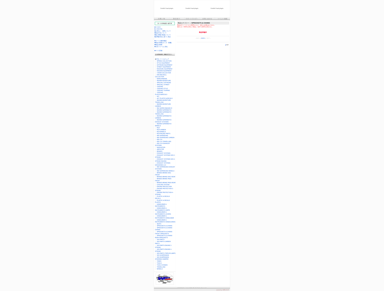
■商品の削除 (158, 44)
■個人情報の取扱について (162, 35)
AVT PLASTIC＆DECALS (164, 98)
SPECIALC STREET (163, 84)
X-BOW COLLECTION (164, 73)
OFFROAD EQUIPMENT (164, 65)
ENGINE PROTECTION (164, 186)
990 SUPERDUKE (162, 135)
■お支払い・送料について (162, 31)
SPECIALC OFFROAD (164, 82)
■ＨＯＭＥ (157, 27)
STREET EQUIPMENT (164, 67)
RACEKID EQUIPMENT (164, 71)
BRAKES (159, 151)
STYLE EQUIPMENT (163, 63)
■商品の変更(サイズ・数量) (163, 42)
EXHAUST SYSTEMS (163, 153)
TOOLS (159, 263)
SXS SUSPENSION (163, 255)
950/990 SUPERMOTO (164, 110)
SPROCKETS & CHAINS (164, 226)
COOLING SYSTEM (163, 184)
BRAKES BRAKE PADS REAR (166, 182)
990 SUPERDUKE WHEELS (165, 171)
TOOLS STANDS (162, 265)
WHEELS (160, 269)
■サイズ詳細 (158, 50)
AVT (158, 96)
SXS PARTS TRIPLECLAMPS (166, 253)
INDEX (203, 38)
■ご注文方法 (158, 29)
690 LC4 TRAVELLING (164, 141)
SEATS (159, 224)
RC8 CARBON (161, 129)
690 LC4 (159, 139)
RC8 (158, 128)
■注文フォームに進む (161, 46)
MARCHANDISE (162, 78)
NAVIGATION (161, 147)
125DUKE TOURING (163, 90)
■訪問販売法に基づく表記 (162, 37)
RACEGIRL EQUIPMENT (164, 69)
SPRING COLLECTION (164, 61)
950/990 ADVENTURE (164, 80)
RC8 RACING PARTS (163, 133)
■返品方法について (160, 33)
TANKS (159, 261)
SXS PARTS (160, 239)
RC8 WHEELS (161, 131)
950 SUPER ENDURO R (164, 108)
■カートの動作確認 (160, 41)
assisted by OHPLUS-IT (222, 290)
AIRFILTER (160, 149)
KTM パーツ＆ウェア (162, 59)
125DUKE (160, 86)
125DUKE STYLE (162, 88)
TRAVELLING (161, 267)
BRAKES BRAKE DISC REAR (166, 176)
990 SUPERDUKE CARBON (165, 137)
